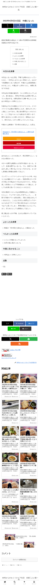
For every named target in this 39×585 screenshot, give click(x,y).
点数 (15, 64)
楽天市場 (19, 143)
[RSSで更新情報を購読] (19, 344)
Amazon (19, 139)
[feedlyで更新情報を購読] (28, 339)
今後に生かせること (20, 61)
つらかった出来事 (19, 58)
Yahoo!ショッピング (19, 147)
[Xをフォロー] (10, 339)
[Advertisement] (19, 296)
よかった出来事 (18, 56)
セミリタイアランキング (9, 358)
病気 (10, 274)
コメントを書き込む (19, 559)
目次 (16, 49)
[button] (25, 31)
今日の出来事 (18, 53)
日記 (5, 274)
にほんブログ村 (15, 350)
